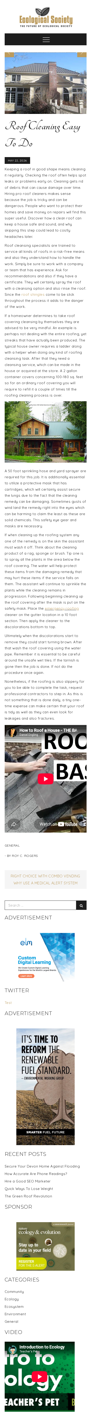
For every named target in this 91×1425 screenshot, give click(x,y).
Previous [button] (9, 52)
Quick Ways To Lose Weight (29, 1188)
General (12, 845)
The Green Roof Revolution (28, 1196)
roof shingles (33, 294)
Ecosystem (14, 1306)
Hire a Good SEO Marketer (28, 1181)
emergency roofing (62, 608)
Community (14, 1291)
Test (8, 1002)
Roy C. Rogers (25, 856)
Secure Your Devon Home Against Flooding (42, 1166)
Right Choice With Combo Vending (45, 876)
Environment (15, 1314)
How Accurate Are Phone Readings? (36, 1174)
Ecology (12, 1299)
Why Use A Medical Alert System (46, 883)
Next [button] (82, 52)
